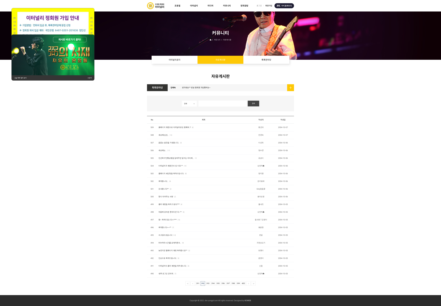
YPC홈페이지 (286, 6)
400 (243, 283)
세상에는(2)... (165, 135)
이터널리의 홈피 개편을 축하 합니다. (173, 266)
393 (207, 283)
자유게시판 (220, 60)
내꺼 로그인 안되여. (167, 274)
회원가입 (268, 6)
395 (218, 283)
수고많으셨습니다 (167, 235)
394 (213, 283)
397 (228, 283)
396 (223, 283)
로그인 (259, 6)
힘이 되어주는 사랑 (167, 197)
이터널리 (194, 5)
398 (233, 283)
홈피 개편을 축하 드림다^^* (170, 204)
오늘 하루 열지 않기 (20, 78)
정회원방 (244, 5)
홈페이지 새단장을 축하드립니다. (172, 173)
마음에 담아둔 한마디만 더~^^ (171, 212)
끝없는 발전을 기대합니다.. (170, 143)
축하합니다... (164, 181)
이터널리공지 (174, 60)
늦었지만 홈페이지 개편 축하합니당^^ (174, 250)
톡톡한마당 (266, 60)
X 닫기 (90, 78)
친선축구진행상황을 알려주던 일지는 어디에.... (177, 158)
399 (238, 283)
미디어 (210, 5)
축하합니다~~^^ (166, 227)
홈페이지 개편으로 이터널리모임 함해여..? (175, 127)
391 (197, 283)
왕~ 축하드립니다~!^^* (169, 220)
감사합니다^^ (164, 189)
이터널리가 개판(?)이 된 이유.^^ (172, 166)
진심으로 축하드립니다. (168, 258)
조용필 (177, 5)
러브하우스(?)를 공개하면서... (171, 243)
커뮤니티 (227, 5)
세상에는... (164, 150)
